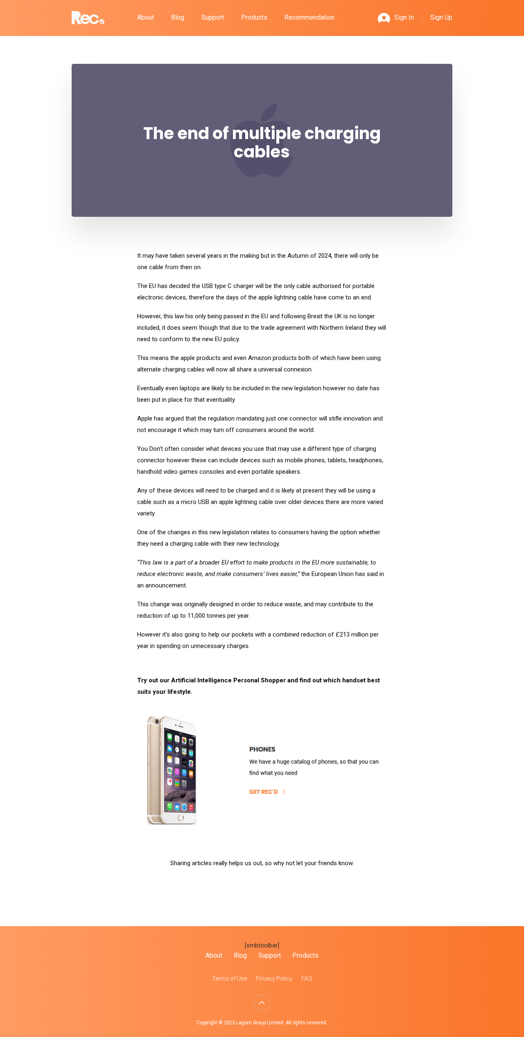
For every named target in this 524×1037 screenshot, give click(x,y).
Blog (177, 17)
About (145, 17)
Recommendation (309, 17)
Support (212, 17)
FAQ (306, 978)
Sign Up (441, 17)
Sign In (404, 17)
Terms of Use (229, 978)
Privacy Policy (274, 978)
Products (254, 17)
